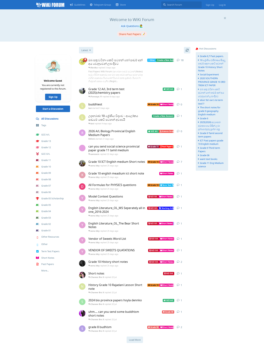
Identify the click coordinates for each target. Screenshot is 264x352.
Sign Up (53, 97)
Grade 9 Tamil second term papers (210, 134)
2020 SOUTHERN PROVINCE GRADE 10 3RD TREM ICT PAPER (211, 82)
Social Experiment (209, 74)
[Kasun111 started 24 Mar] (82, 90)
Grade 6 (204, 118)
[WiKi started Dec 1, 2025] (82, 61)
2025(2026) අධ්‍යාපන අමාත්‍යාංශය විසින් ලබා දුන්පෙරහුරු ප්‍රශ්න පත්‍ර (209, 126)
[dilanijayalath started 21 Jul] (82, 275)
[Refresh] (187, 50)
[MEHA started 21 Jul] (82, 313)
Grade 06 (204, 155)
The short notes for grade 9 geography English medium (209, 111)
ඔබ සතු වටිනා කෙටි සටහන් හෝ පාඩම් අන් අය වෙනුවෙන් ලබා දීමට (211, 93)
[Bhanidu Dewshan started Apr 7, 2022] (82, 163)
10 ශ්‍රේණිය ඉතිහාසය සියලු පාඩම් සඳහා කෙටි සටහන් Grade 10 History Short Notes (212, 65)
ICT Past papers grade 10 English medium (210, 142)
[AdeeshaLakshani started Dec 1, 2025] (82, 263)
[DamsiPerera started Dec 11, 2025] (82, 186)
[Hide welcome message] (225, 18)
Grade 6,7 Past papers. (212, 56)
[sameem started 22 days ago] (82, 148)
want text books (208, 159)
